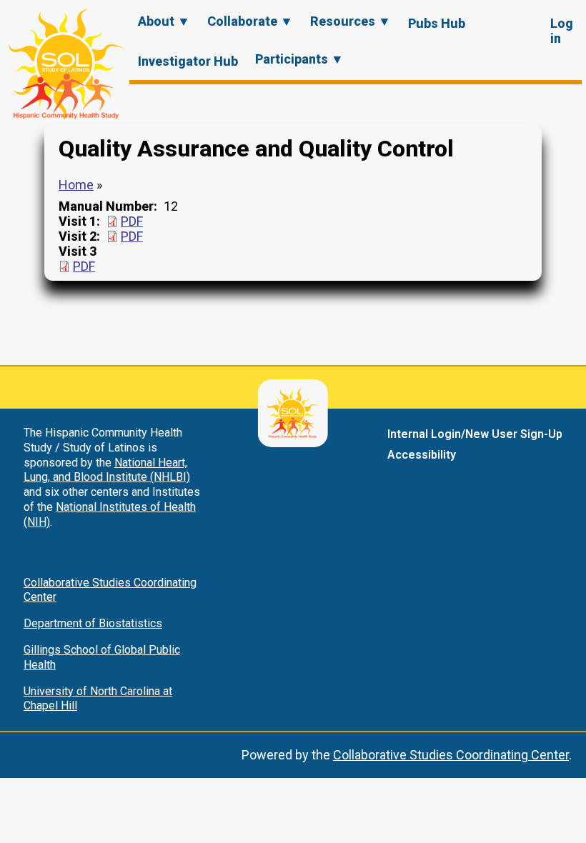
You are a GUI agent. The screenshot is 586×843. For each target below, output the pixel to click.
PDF (132, 221)
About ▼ (164, 21)
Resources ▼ (350, 21)
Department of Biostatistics (93, 623)
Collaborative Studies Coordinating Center (451, 754)
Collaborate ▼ (250, 21)
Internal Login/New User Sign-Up (474, 434)
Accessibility (421, 455)
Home (76, 184)
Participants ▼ (299, 58)
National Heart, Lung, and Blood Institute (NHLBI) (107, 470)
